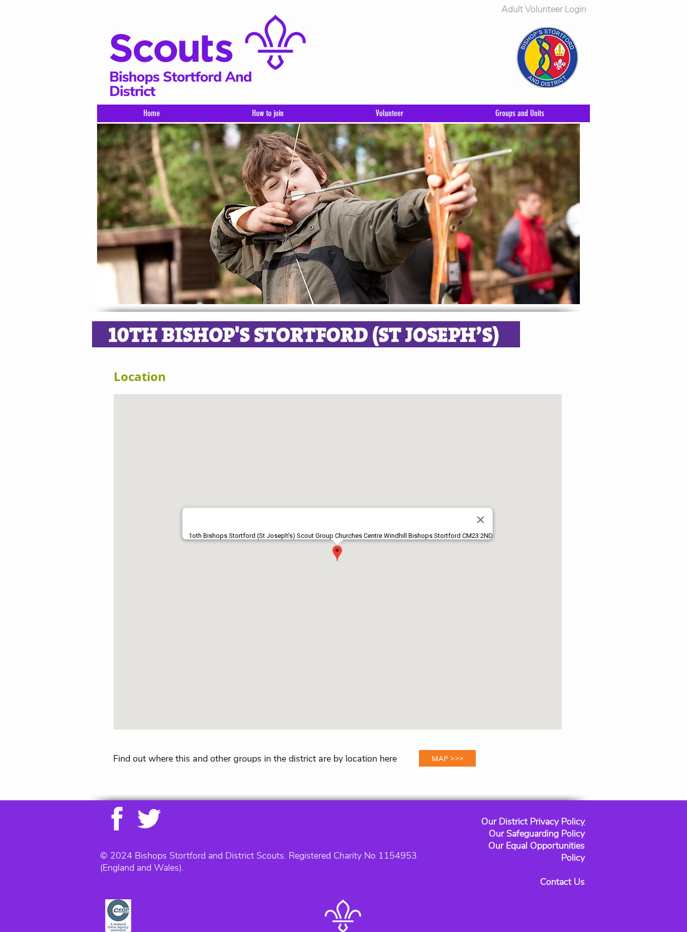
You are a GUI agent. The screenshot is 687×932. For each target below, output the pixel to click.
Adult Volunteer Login (543, 9)
